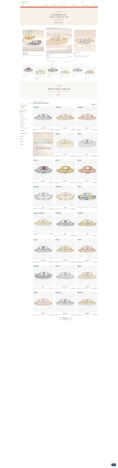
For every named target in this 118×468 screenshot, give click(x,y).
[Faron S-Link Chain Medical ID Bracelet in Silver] (64, 233)
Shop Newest (23, 111)
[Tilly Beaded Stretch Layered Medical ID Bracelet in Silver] (66, 154)
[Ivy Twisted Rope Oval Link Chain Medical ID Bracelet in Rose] (66, 313)
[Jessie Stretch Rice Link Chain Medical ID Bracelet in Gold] (43, 181)
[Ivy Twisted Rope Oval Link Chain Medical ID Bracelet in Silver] (63, 313)
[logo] (24, 2)
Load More (65, 318)
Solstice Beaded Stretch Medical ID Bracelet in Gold (83, 207)
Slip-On (22, 126)
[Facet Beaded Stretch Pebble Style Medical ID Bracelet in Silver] (41, 260)
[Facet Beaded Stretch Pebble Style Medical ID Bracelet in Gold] (43, 260)
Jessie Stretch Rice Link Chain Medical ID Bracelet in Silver (38, 182)
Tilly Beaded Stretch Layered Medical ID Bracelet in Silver (82, 156)
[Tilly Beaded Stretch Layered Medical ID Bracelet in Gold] (64, 154)
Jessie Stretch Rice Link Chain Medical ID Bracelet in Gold (60, 182)
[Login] (94, 2)
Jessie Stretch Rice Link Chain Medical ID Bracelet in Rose (82, 182)
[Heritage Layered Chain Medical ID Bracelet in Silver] (42, 207)
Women (37, 101)
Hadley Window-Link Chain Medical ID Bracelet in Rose (82, 129)
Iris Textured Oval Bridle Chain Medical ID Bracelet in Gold (38, 234)
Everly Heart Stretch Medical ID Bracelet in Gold (83, 288)
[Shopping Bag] (97, 2)
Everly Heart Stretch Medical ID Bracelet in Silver (61, 288)
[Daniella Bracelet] (44, 286)
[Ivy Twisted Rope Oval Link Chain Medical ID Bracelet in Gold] (65, 313)
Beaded (22, 116)
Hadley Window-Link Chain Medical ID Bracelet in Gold (60, 129)
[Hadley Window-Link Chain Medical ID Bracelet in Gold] (43, 128)
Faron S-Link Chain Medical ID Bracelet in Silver (60, 235)
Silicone (22, 125)
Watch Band (23, 123)
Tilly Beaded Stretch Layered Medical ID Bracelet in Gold (60, 156)
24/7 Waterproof (24, 119)
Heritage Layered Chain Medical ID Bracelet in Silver (39, 209)
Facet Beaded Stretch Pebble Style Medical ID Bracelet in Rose (83, 262)
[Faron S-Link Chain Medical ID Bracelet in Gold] (66, 233)
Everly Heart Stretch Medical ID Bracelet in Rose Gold (39, 315)
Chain (22, 117)
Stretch (22, 120)
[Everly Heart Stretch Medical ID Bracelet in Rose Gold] (66, 286)
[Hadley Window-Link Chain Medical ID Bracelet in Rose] (44, 128)
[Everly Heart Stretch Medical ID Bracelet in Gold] (65, 286)
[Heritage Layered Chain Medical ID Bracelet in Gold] (44, 207)
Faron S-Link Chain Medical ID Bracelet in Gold (82, 235)
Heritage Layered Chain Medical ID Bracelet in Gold (61, 209)
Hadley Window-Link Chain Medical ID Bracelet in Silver (38, 129)
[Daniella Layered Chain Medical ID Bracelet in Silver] (42, 286)
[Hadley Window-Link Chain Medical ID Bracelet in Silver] (65, 128)
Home (34, 101)
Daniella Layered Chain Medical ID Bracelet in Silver (39, 288)
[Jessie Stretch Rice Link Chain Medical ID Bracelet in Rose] (44, 181)
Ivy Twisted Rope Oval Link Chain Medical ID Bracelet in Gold (83, 315)
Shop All (58, 94)
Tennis (22, 122)
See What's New (58, 22)
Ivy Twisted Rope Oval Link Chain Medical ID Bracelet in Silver (61, 315)
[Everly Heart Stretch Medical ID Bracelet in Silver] (63, 286)
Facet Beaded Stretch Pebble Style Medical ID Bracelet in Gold (61, 262)
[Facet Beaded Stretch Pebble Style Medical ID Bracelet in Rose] (44, 260)
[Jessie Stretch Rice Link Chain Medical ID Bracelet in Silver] (65, 181)
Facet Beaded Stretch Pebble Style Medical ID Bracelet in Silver (39, 262)
